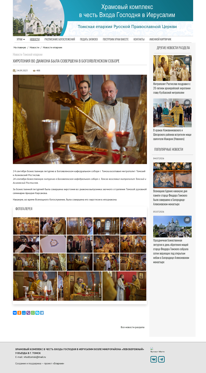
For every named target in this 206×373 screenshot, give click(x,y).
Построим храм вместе (116, 39)
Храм (19, 39)
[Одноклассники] (19, 313)
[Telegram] (42, 313)
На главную (20, 47)
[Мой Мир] (24, 313)
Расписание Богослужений (60, 39)
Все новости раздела (132, 327)
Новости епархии (52, 47)
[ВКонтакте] (15, 313)
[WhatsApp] (33, 313)
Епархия (58, 363)
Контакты (139, 39)
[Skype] (37, 313)
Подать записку (89, 39)
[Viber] (28, 313)
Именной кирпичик (160, 39)
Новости (35, 39)
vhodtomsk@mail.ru (35, 357)
